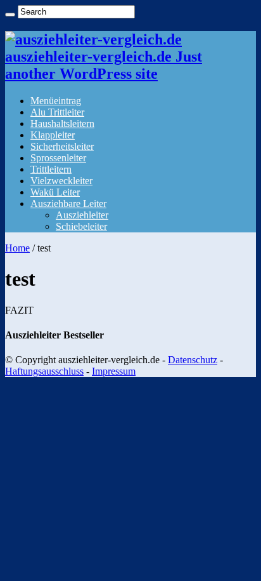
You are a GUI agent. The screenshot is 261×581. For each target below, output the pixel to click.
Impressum (114, 371)
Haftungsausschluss (44, 371)
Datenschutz (192, 359)
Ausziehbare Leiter (68, 203)
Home (17, 248)
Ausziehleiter (82, 215)
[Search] (10, 15)
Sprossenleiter (58, 157)
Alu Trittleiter (57, 112)
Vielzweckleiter (61, 180)
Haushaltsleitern (62, 123)
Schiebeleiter (81, 226)
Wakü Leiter (55, 192)
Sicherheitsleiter (62, 146)
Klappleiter (52, 135)
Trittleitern (51, 169)
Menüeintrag (55, 100)
